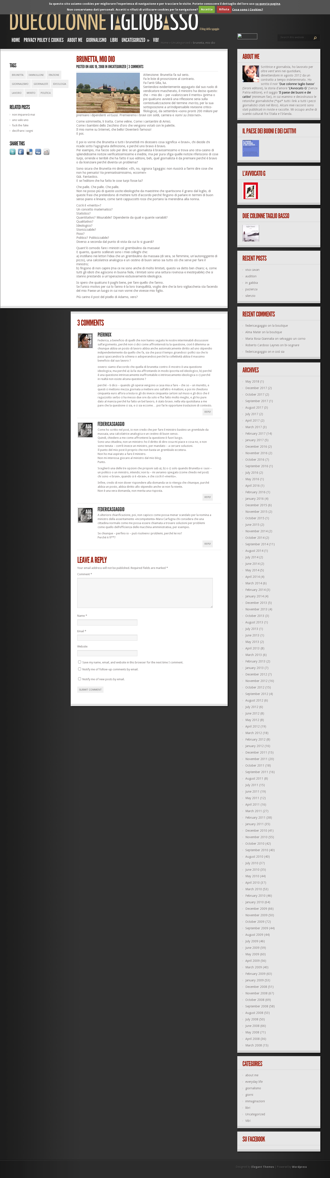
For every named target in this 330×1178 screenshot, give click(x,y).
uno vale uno (20, 120)
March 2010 (253, 889)
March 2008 (253, 1045)
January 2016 (254, 498)
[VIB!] (156, 41)
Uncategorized (180, 42)
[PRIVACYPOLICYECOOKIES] (44, 41)
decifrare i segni (22, 130)
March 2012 (253, 733)
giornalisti (41, 84)
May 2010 (252, 876)
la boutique (280, 325)
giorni (249, 1095)
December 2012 (256, 674)
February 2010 (255, 895)
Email (81, 631)
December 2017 (256, 388)
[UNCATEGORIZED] (117, 66)
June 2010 (252, 869)
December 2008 (256, 987)
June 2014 (252, 564)
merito (31, 93)
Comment (84, 574)
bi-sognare (292, 345)
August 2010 (254, 856)
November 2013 (256, 609)
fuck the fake (20, 125)
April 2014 (252, 577)
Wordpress (299, 1167)
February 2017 (255, 433)
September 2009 (256, 928)
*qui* (279, 101)
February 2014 (255, 590)
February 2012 (255, 739)
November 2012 (256, 681)
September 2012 (256, 694)
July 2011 (251, 785)
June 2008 (252, 1026)
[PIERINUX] (105, 335)
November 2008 (256, 993)
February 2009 (255, 974)
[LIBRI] (114, 41)
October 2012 (254, 687)
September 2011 (256, 772)
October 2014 (254, 538)
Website (82, 646)
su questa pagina (267, 3)
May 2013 (252, 642)
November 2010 (256, 837)
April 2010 (252, 882)
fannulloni (36, 75)
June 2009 (252, 948)
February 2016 (255, 492)
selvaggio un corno (292, 338)
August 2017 (254, 407)
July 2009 (251, 941)
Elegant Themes (262, 1167)
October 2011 (254, 765)
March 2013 (253, 655)
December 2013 (256, 603)
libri (247, 1108)
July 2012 (251, 707)
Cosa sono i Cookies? (247, 9)
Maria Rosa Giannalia (259, 338)
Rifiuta (224, 9)
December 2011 (256, 752)
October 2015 (254, 518)
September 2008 (256, 1006)
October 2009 (254, 922)
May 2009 (252, 954)
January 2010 (254, 902)
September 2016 (256, 466)
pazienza (251, 289)
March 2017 (253, 427)
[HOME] (16, 41)
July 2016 (251, 472)
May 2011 (252, 798)
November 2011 (256, 759)
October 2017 (254, 394)
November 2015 (256, 511)
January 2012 (254, 746)
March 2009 (253, 967)
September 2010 (256, 850)
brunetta (18, 75)
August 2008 (254, 1013)
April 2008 (252, 1039)
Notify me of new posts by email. (103, 679)
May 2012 (252, 720)
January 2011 (254, 824)
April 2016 (252, 485)
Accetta (207, 9)
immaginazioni (255, 1101)
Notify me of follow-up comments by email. (110, 669)
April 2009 (252, 961)
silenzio (250, 296)
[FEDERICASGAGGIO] (111, 424)
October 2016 (254, 459)
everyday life (254, 1082)
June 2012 (252, 713)
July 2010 (251, 863)
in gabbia (251, 283)
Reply (208, 411)
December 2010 (256, 830)
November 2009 (256, 915)
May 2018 (252, 381)
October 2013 (254, 616)
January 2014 (254, 596)
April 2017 (252, 420)
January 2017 (254, 440)
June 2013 (252, 635)
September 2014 (256, 544)
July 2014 (251, 557)
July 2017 (251, 414)
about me (251, 1075)
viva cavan (252, 270)
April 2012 (252, 726)
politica (46, 93)
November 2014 (256, 531)
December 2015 (256, 505)
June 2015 (252, 524)
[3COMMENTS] (136, 66)
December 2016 (256, 446)
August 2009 (254, 935)
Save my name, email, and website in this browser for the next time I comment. (132, 662)
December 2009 (256, 908)
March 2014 (253, 583)
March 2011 (253, 811)
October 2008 (254, 1000)
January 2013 (254, 668)
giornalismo (20, 84)
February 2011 (255, 817)
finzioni (54, 75)
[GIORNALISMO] (96, 41)
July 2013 (251, 629)
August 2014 (254, 551)
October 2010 (254, 843)
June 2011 (252, 791)
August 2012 (254, 700)
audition (251, 276)
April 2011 (252, 804)
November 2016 (256, 453)
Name (82, 615)
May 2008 (252, 1032)
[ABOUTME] (75, 41)
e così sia (278, 351)
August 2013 (254, 622)
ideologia (59, 84)
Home (165, 42)
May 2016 (252, 479)
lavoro (17, 93)
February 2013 (255, 661)
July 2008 (251, 1019)
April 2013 (252, 648)
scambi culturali (252, 114)
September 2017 (256, 401)
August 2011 (254, 778)
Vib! (248, 1121)
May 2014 (252, 570)
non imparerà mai (23, 114)
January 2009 (254, 980)
